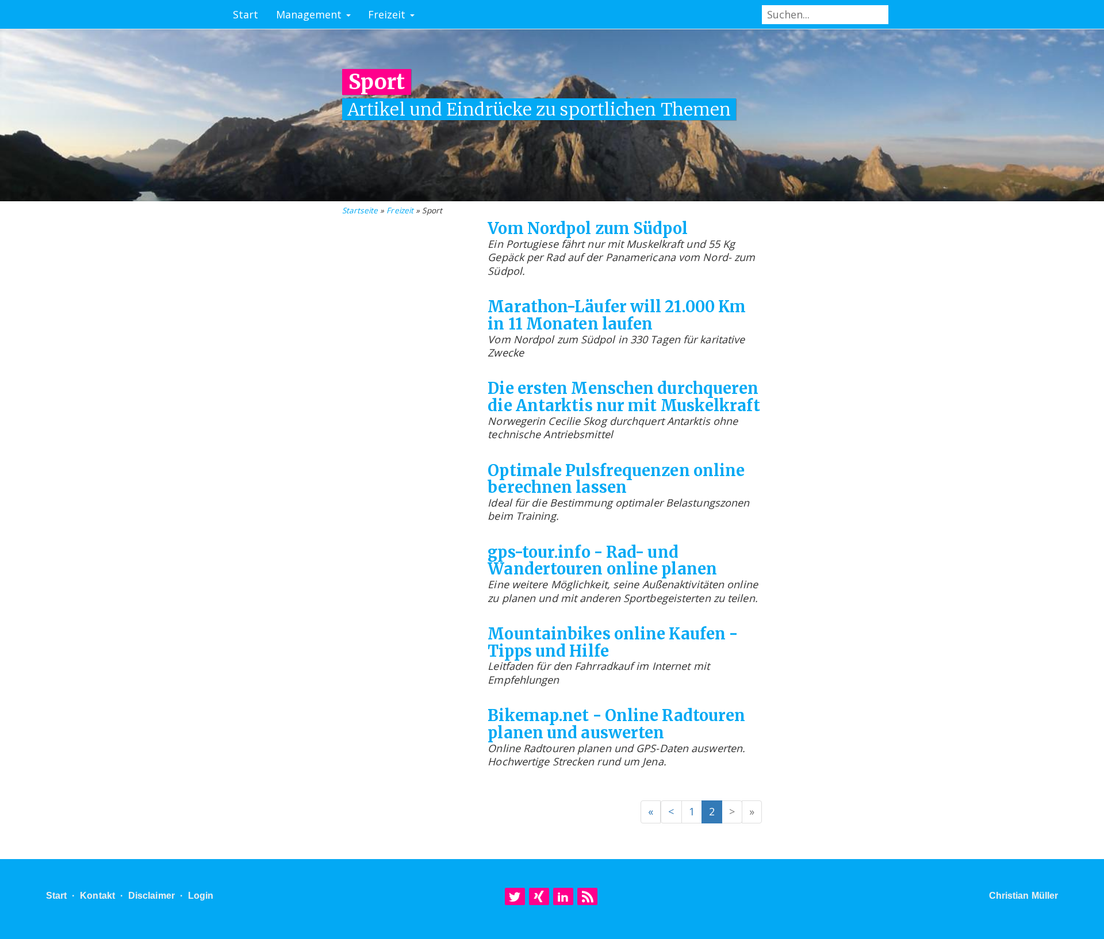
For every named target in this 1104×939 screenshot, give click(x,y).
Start (246, 14)
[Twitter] (515, 896)
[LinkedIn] (563, 896)
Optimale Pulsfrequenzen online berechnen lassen (616, 479)
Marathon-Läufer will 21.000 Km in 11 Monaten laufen (617, 315)
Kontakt (97, 895)
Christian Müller (1024, 895)
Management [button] (310, 14)
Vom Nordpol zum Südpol (588, 228)
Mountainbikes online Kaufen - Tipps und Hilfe (613, 642)
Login (201, 895)
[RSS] (587, 896)
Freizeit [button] (388, 14)
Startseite (360, 210)
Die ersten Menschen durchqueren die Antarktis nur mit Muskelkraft (624, 396)
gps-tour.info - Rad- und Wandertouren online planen (602, 560)
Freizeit (399, 210)
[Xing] (539, 896)
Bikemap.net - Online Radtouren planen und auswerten (616, 724)
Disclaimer (151, 895)
